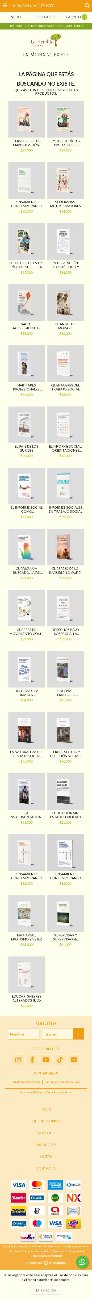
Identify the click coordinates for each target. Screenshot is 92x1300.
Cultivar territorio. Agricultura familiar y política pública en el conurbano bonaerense (65, 693)
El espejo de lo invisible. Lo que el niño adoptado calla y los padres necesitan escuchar (65, 570)
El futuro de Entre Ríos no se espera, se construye (26, 265)
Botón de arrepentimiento (47, 1255)
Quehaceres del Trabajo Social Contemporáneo (65, 387)
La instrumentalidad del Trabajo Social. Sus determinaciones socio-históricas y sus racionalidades (26, 815)
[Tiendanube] (46, 1264)
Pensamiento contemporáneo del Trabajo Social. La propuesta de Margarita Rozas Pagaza (66, 876)
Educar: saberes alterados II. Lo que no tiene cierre (26, 998)
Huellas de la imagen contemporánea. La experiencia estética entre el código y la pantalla (26, 693)
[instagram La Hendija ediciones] (18, 1060)
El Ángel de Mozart (65, 326)
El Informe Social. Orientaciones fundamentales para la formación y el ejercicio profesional (65, 448)
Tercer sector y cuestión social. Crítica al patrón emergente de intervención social (65, 754)
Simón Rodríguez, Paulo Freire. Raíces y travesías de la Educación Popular (65, 143)
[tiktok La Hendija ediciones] (59, 1060)
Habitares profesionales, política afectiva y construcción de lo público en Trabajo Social (26, 387)
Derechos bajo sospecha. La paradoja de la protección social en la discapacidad (65, 632)
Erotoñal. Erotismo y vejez (26, 937)
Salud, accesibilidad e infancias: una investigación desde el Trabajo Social (26, 326)
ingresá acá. (77, 1251)
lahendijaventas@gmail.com (63, 1081)
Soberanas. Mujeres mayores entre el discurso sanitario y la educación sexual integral (65, 204)
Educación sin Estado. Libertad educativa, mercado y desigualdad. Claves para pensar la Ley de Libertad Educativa (65, 815)
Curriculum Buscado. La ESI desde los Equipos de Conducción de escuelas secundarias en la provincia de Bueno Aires (26, 570)
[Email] (73, 1060)
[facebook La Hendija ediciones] (32, 1060)
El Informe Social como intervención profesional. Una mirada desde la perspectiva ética (26, 509)
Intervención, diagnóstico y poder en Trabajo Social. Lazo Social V (65, 265)
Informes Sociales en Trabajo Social (65, 509)
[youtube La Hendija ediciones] (46, 1060)
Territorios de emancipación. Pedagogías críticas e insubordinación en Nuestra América (26, 143)
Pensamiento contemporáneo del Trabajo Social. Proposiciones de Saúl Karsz (26, 876)
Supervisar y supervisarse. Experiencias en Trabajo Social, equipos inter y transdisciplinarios (65, 937)
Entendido (46, 1290)
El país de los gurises (26, 448)
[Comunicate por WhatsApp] (82, 1262)
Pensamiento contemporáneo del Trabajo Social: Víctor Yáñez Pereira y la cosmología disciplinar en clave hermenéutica (26, 204)
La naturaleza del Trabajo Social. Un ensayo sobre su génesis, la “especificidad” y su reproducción (26, 754)
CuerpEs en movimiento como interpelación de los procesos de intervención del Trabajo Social (27, 632)
